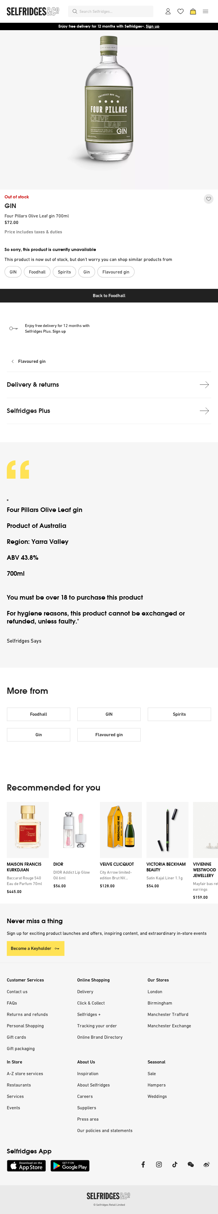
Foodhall (38, 714)
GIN (10, 206)
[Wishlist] (180, 11)
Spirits (179, 714)
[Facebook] (143, 1168)
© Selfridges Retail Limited (109, 1204)
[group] (109, 853)
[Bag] (193, 11)
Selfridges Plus (28, 411)
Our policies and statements (105, 1130)
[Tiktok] (174, 1168)
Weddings (157, 1096)
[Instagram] (159, 1168)
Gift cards (16, 1037)
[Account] (168, 11)
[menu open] (205, 11)
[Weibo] (206, 1168)
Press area (87, 1119)
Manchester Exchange (169, 1025)
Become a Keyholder (31, 948)
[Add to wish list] (208, 199)
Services (15, 1096)
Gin (38, 734)
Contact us (17, 991)
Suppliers (86, 1107)
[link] (27, 880)
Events (13, 1107)
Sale (152, 1073)
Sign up (153, 26)
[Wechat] (190, 1168)
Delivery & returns (33, 384)
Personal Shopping (25, 1025)
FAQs (12, 1002)
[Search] (74, 11)
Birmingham (160, 1002)
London (155, 991)
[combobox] (115, 11)
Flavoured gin (32, 361)
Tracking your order (97, 1025)
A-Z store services (25, 1073)
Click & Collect (91, 1002)
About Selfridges (93, 1084)
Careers (85, 1096)
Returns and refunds (27, 1014)
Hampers (157, 1084)
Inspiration (87, 1073)
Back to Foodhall (109, 295)
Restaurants (19, 1084)
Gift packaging (21, 1048)
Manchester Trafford (168, 1014)
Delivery (85, 991)
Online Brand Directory (100, 1037)
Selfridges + (89, 1014)
